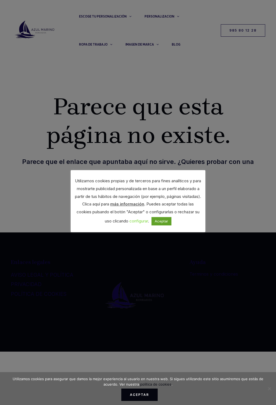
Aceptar (139, 395)
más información (127, 204)
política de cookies (155, 384)
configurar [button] (138, 221)
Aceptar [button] (161, 221)
